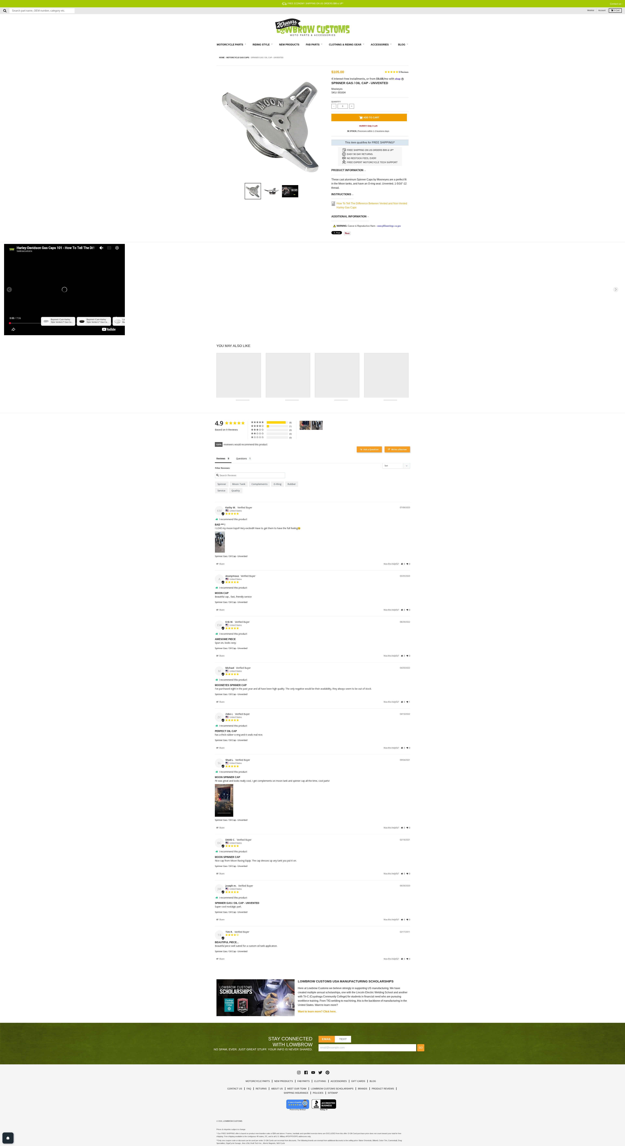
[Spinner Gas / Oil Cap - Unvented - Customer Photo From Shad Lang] (305, 425)
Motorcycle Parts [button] (230, 44)
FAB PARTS (303, 1081)
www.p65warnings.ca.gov (389, 226)
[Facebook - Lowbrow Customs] (306, 1072)
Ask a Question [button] (371, 449)
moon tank (238, 484)
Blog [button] (402, 44)
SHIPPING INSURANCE (296, 1093)
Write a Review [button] (399, 449)
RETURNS (261, 1088)
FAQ (249, 1088)
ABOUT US (277, 1088)
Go (421, 1047)
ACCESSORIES (339, 1081)
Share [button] (221, 563)
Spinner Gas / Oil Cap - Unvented (231, 556)
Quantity (336, 102)
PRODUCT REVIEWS (383, 1088)
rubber (292, 484)
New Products (289, 44)
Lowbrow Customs (232, 1121)
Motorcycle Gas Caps (237, 57)
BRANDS (362, 1088)
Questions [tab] (241, 458)
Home (221, 57)
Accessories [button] (380, 44)
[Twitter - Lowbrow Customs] (320, 1072)
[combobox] (42, 10)
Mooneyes (337, 89)
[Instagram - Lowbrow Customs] (299, 1072)
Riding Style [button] (261, 44)
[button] (403, 563)
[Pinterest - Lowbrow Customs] (327, 1072)
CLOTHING (320, 1081)
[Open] (8, 1138)
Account (601, 10)
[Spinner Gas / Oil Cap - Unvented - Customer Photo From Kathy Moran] (317, 425)
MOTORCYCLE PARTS (258, 1081)
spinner (221, 484)
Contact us (615, 3)
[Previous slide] (9, 289)
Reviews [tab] (220, 458)
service (221, 490)
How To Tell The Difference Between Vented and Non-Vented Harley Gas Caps (372, 205)
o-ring (277, 484)
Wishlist (590, 10)
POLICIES (318, 1093)
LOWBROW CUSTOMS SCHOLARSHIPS (332, 1088)
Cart (616, 10)
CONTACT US (234, 1088)
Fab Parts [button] (313, 44)
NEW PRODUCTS (283, 1081)
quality (235, 490)
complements (259, 484)
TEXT (343, 1039)
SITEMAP (333, 1093)
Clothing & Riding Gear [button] (345, 44)
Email (326, 1039)
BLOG (373, 1081)
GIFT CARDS (358, 1081)
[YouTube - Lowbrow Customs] (313, 1072)
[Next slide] (615, 289)
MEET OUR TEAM (296, 1088)
